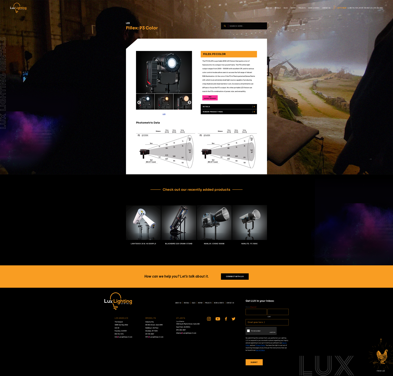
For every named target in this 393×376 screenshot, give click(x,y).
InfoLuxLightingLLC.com (123, 337)
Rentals (278, 8)
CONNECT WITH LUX (235, 276)
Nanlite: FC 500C (249, 243)
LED (164, 114)
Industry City (149, 322)
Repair (293, 8)
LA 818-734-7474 (352, 8)
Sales (286, 8)
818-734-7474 (119, 334)
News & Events (313, 8)
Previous (138, 102)
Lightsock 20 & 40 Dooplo (143, 243)
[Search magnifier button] (225, 25)
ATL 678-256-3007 (377, 8)
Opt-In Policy (260, 350)
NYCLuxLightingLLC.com (154, 337)
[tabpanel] (145, 102)
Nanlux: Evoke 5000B (214, 243)
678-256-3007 (181, 330)
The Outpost (119, 322)
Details (206, 106)
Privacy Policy (260, 345)
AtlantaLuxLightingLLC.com (186, 333)
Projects (301, 8)
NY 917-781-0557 (364, 8)
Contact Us (326, 8)
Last (269, 316)
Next (188, 102)
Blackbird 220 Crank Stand (178, 243)
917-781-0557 (149, 334)
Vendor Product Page (213, 112)
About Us (268, 8)
